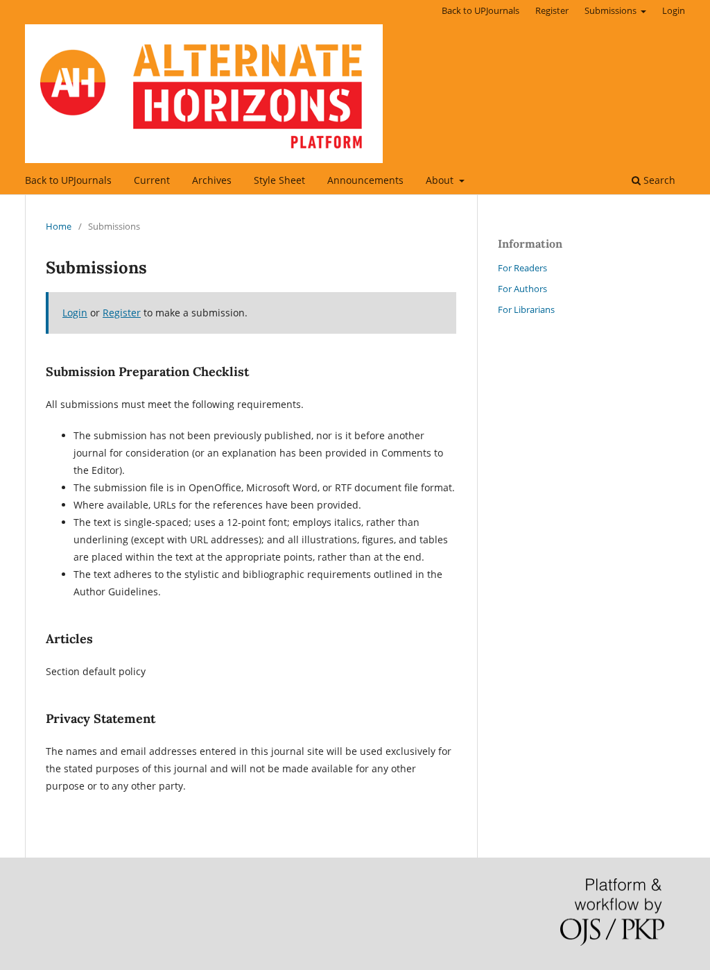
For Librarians (526, 309)
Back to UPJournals (68, 180)
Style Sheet (279, 180)
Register (552, 10)
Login (673, 10)
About (441, 180)
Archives (212, 180)
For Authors (522, 288)
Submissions (612, 10)
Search (658, 180)
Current (152, 180)
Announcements (365, 180)
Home (58, 226)
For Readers (522, 268)
